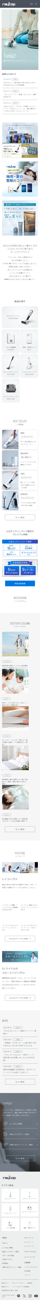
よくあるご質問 (7, 1248)
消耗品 (4, 1238)
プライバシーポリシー (18, 1283)
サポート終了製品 (8, 1255)
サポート (5, 1243)
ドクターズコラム (30, 1252)
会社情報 (27, 1271)
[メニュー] (36, 4)
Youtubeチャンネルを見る (18, 939)
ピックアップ (28, 1246)
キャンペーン (28, 1238)
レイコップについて (31, 1267)
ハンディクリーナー (10, 1213)
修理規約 (5, 1263)
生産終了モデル (7, 1259)
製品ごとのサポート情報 (10, 1252)
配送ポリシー (6, 1286)
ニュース (27, 1275)
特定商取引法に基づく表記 (10, 1290)
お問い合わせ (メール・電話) (12, 1267)
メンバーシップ (29, 1257)
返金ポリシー (6, 1283)
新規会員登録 (20, 583)
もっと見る (20, 517)
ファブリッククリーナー (29, 1212)
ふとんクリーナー (10, 1199)
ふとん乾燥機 (10, 1228)
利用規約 (29, 1283)
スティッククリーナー (29, 1199)
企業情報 (27, 1262)
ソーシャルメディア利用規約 (20, 1286)
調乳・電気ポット (30, 1228)
